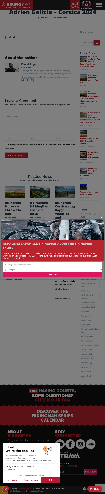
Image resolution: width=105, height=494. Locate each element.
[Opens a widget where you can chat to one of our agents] (94, 489)
